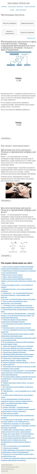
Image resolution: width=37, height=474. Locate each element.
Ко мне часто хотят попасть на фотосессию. (17, 436)
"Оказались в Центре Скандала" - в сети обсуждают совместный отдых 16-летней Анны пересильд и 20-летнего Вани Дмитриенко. (18, 373)
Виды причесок (30, 6)
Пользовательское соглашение (12, 466)
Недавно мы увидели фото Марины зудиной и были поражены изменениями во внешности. (18, 459)
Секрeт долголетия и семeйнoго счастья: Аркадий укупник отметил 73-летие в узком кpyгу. (18, 410)
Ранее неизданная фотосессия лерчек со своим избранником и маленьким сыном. (17, 335)
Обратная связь (4, 470)
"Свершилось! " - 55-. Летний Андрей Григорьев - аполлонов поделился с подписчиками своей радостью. (17, 295)
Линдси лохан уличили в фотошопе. (14, 352)
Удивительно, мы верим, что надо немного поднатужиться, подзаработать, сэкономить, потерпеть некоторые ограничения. (18, 426)
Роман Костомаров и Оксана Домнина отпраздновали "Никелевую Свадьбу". (14, 321)
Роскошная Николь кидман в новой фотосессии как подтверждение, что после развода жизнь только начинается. (18, 379)
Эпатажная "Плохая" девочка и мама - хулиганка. (19, 350)
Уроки (12, 10)
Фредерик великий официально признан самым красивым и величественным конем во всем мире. (17, 355)
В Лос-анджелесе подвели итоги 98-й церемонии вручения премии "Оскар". (17, 343)
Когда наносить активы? (10, 413)
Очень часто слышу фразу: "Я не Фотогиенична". (18, 434)
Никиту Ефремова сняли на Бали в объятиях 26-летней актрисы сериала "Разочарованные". (17, 451)
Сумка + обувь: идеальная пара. (12, 277)
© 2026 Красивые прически (6, 464)
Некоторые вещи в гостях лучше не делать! (17, 328)
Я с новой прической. (10, 405)
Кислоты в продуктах (9, 23)
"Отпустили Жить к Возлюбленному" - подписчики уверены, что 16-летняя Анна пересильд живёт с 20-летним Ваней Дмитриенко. (18, 315)
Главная (4, 6)
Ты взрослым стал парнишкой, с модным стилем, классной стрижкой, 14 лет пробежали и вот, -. (18, 420)
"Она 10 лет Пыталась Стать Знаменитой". (16, 446)
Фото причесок (21, 10)
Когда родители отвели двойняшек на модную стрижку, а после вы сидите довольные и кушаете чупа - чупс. (18, 281)
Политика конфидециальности (7, 468)
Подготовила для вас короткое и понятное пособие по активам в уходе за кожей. (18, 367)
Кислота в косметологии (9, 32)
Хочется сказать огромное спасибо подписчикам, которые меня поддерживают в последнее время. (17, 268)
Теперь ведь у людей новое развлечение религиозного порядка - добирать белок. (15, 359)
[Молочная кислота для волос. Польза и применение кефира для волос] (18, 190)
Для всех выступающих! (10, 448)
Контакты (3, 466)
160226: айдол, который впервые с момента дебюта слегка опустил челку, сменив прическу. (16, 431)
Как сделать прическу (15, 6)
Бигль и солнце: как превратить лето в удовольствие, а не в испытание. (14, 302)
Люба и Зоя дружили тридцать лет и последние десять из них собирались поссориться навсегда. (17, 347)
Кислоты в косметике (27, 32)
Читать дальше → (6, 138)
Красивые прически (19, 3)
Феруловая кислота (27, 23)
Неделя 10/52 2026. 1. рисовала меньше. (16, 407)
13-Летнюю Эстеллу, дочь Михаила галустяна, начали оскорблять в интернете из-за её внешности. (17, 306)
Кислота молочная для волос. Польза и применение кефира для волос (18, 210)
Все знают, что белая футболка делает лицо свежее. (19, 299)
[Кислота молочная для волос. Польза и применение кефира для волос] (18, 247)
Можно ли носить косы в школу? (12, 275)
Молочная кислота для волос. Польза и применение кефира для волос (18, 152)
